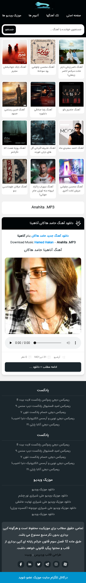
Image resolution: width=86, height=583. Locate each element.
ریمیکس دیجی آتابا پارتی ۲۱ (43, 424)
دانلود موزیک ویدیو (43, 489)
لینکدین (29, 564)
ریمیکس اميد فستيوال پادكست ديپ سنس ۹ (43, 406)
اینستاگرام (56, 564)
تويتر (38, 564)
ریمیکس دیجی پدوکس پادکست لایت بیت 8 (43, 399)
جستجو (9, 29)
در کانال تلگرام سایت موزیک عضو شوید (43, 577)
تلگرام (47, 564)
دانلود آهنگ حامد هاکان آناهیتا (51, 223)
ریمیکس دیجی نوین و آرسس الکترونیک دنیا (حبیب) (43, 418)
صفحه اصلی (73, 15)
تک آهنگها (52, 15)
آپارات (65, 564)
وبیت (28, 555)
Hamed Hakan (44, 242)
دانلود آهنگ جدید (58, 235)
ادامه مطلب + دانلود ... (43, 367)
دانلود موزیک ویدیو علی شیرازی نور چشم (43, 495)
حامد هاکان (39, 235)
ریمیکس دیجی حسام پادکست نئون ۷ (43, 412)
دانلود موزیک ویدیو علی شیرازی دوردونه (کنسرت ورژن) (43, 508)
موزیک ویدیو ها (11, 15)
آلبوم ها (34, 15)
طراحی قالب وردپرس (47, 555)
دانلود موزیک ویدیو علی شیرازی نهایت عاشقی (43, 501)
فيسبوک (21, 564)
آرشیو (57, 357)
